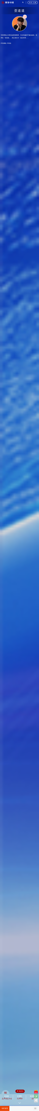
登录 (30, 2)
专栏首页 (5, 1108)
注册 (34, 2)
